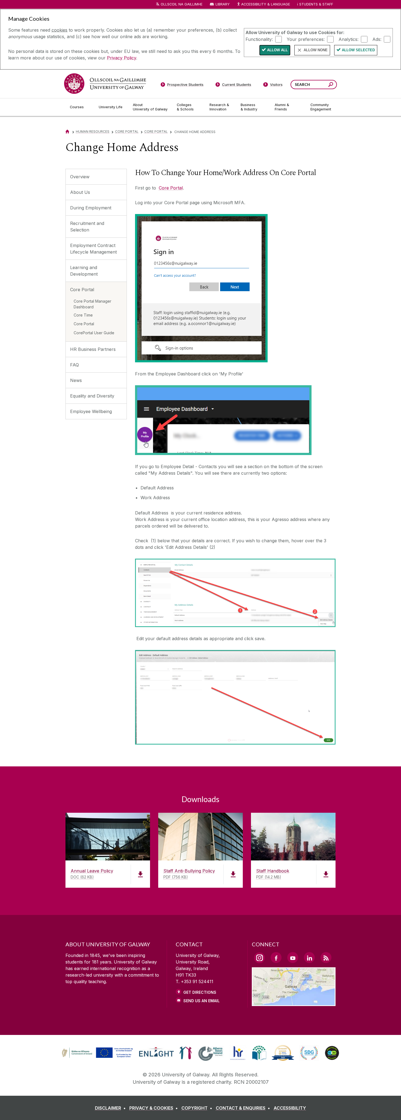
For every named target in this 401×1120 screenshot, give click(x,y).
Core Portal (127, 132)
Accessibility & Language (265, 4)
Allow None (316, 50)
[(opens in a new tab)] (97, 1057)
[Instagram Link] (259, 957)
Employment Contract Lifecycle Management (93, 249)
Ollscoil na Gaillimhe (181, 4)
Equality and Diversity (92, 396)
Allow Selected (358, 50)
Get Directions (199, 992)
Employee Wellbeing (91, 411)
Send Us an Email (201, 1000)
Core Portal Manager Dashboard (92, 304)
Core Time (83, 315)
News (76, 380)
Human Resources (92, 132)
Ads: (376, 39)
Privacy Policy (121, 58)
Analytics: (348, 39)
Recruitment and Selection (87, 227)
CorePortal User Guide (94, 332)
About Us (80, 192)
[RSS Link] (326, 957)
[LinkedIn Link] (309, 957)
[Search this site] (330, 85)
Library (223, 4)
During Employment (90, 207)
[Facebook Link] (276, 957)
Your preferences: (306, 39)
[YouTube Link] (292, 957)
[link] (96, 1053)
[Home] (67, 132)
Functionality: (259, 39)
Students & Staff (316, 4)
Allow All (277, 50)
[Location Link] (294, 1002)
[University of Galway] (105, 83)
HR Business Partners (93, 349)
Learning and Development (84, 271)
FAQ (74, 365)
